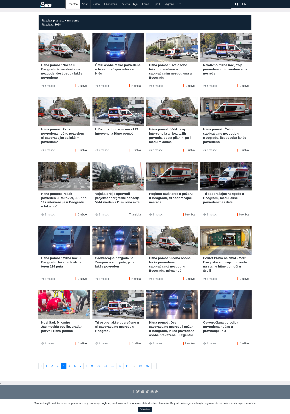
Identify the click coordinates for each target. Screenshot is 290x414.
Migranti (169, 4)
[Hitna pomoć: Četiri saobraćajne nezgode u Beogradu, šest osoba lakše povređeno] (226, 111)
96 (140, 365)
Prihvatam (145, 409)
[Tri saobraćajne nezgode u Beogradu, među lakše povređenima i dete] (226, 176)
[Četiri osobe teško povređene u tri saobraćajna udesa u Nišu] (118, 47)
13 (120, 365)
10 (98, 365)
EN (244, 4)
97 (147, 365)
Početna (73, 4)
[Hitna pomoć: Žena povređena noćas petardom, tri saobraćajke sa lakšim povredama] (64, 111)
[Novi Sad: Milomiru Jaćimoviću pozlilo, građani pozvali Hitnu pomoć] (64, 304)
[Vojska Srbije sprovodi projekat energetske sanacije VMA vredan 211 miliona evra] (118, 176)
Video (96, 4)
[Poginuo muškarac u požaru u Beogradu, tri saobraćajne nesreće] (172, 176)
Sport (157, 4)
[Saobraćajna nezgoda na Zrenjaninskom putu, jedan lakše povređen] (118, 240)
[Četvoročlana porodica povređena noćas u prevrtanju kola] (226, 304)
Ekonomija (110, 4)
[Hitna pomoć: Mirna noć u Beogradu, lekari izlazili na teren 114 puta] (64, 240)
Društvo (82, 85)
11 (105, 365)
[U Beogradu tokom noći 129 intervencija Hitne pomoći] (118, 111)
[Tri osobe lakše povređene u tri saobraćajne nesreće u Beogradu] (118, 304)
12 (112, 365)
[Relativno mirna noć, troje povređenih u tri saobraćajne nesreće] (226, 47)
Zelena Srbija (130, 4)
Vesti (85, 4)
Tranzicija (135, 214)
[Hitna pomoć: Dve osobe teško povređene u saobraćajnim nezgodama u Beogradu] (172, 47)
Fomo (145, 4)
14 (127, 365)
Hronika (136, 85)
